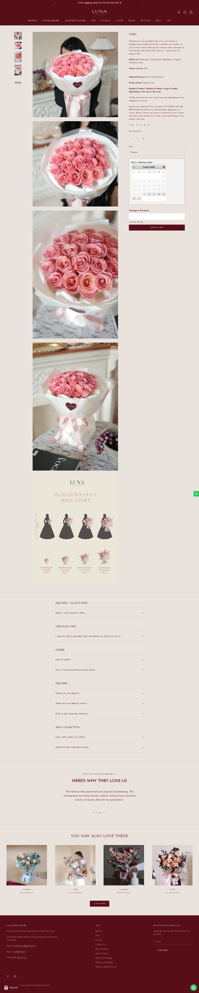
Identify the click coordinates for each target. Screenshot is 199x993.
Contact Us (100, 944)
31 (139, 198)
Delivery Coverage (103, 958)
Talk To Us (21, 957)
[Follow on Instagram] (15, 976)
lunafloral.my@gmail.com (23, 946)
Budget (131, 20)
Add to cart (156, 227)
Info (169, 20)
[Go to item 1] (18, 35)
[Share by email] (148, 125)
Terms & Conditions (104, 962)
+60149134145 (19, 952)
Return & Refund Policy (106, 967)
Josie (172, 889)
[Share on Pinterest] (145, 125)
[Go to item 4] (18, 70)
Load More (99, 903)
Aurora (26, 889)
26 (149, 194)
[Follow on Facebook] (7, 976)
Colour (119, 20)
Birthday (32, 20)
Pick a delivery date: (142, 162)
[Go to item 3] (18, 56)
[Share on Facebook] (137, 125)
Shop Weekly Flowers (75, 20)
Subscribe (162, 950)
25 (144, 194)
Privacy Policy (101, 953)
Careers (98, 940)
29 (164, 194)
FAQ (97, 935)
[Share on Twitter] (141, 125)
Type (93, 20)
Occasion (105, 20)
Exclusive (145, 20)
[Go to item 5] (18, 82)
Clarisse (124, 889)
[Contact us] (193, 987)
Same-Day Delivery (51, 20)
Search (98, 931)
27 (154, 194)
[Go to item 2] (18, 45)
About (158, 20)
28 (159, 194)
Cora (75, 889)
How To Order (101, 949)
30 (134, 198)
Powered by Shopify (41, 985)
